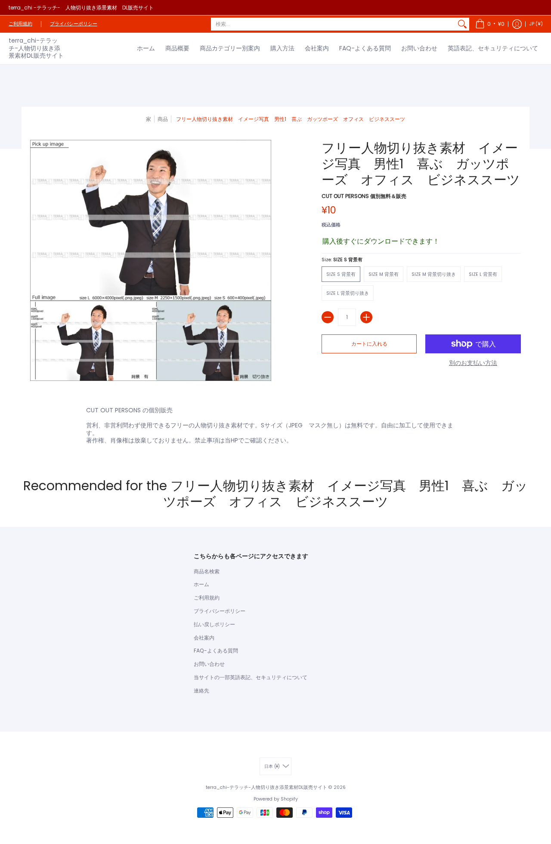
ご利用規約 (20, 24)
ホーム (201, 584)
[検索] (462, 24)
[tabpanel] (275, 427)
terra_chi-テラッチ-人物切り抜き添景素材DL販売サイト (36, 48)
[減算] (328, 317)
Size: (342, 260)
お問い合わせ (209, 664)
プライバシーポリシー (73, 24)
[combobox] (333, 24)
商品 (163, 119)
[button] (489, 24)
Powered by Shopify (276, 799)
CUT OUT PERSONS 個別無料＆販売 (364, 196)
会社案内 (204, 637)
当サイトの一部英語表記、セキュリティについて (250, 677)
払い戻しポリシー (214, 624)
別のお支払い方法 (473, 363)
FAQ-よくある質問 (216, 650)
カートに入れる (369, 343)
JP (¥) (536, 24)
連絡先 (201, 690)
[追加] (366, 317)
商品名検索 (207, 571)
